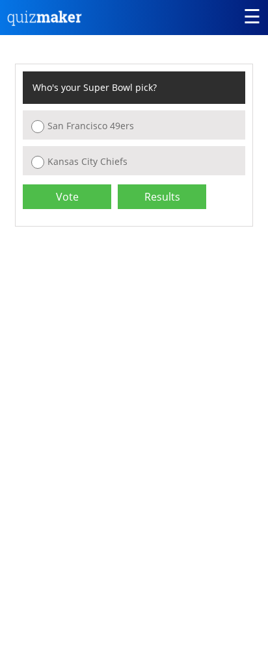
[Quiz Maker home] (45, 22)
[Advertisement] (124, 334)
